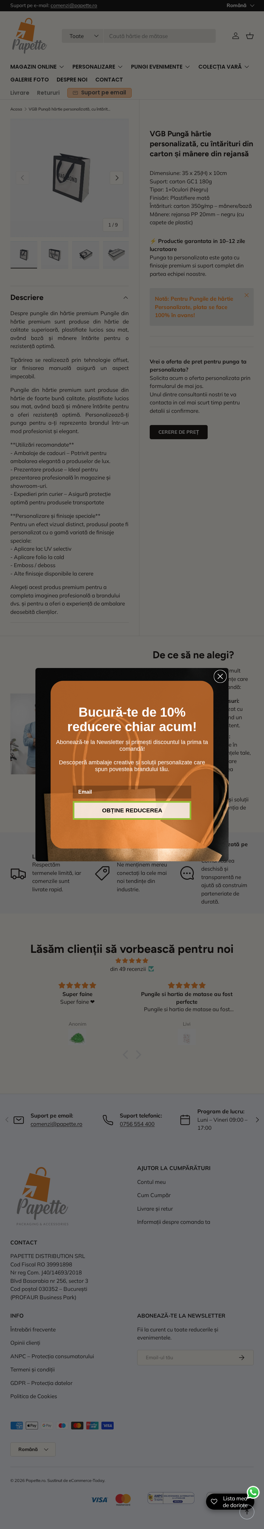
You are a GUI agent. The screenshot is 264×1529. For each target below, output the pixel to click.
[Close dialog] (220, 676)
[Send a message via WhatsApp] (253, 1492)
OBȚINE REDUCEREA (132, 810)
